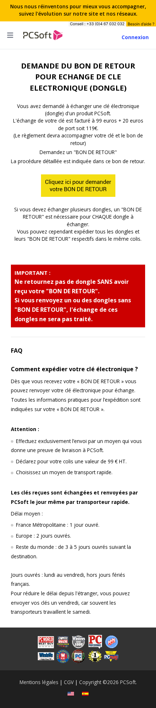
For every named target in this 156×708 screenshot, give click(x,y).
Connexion (135, 37)
